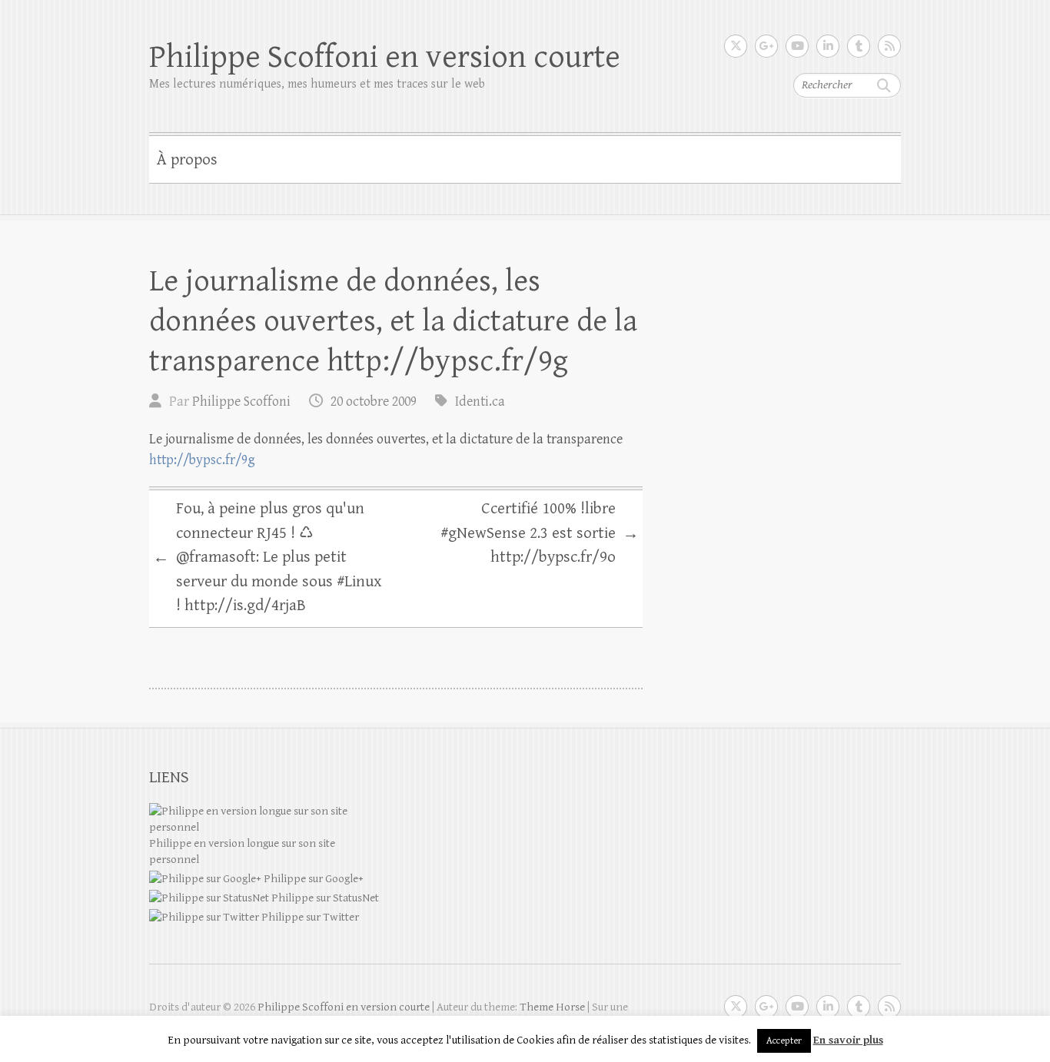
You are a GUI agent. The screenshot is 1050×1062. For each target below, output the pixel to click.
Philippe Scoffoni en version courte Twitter (735, 46)
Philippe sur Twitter (309, 917)
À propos (187, 160)
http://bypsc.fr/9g (202, 460)
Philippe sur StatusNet (324, 897)
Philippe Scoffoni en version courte (384, 57)
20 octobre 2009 (374, 401)
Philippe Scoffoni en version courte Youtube (797, 46)
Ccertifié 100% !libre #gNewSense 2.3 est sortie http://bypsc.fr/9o (539, 532)
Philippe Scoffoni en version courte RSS (889, 46)
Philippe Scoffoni (241, 401)
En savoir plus (848, 1040)
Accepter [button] (784, 1041)
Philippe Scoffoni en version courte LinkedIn (827, 46)
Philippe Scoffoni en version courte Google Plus (766, 46)
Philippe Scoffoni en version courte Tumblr (858, 46)
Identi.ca (480, 401)
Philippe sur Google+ (312, 878)
